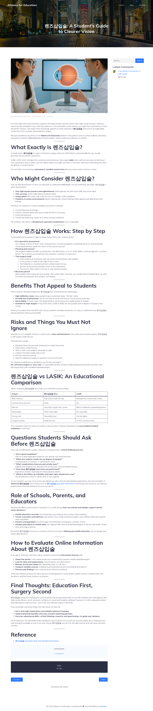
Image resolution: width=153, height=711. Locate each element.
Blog (131, 5)
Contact (142, 5)
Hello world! (122, 74)
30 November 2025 (38, 116)
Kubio (104, 706)
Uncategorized (59, 653)
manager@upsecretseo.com (20, 116)
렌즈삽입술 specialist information (61, 483)
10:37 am (50, 116)
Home (121, 5)
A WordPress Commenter (128, 71)
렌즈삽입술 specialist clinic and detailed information (37, 641)
